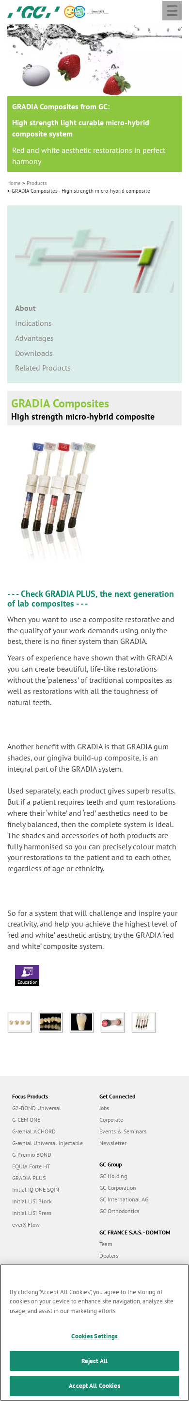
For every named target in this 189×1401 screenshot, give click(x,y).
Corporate (111, 1119)
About (25, 308)
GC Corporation (117, 1187)
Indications (33, 323)
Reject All (94, 1361)
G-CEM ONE (26, 1119)
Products (37, 183)
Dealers (108, 1255)
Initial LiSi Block (32, 1201)
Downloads (34, 353)
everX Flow (26, 1224)
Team (105, 1244)
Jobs (104, 1108)
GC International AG (123, 1199)
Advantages (34, 338)
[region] (94, 1332)
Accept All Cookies (94, 1386)
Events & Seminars (122, 1131)
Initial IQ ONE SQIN (35, 1189)
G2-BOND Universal (36, 1108)
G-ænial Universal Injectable (47, 1143)
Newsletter (112, 1143)
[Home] (33, 11)
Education (27, 982)
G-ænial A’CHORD (34, 1131)
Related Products (43, 367)
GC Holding (113, 1176)
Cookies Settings (94, 1336)
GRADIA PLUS (70, 593)
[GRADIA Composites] (22, 1021)
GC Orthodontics (119, 1211)
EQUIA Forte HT (31, 1166)
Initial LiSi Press (31, 1212)
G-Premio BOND (31, 1154)
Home (14, 183)
